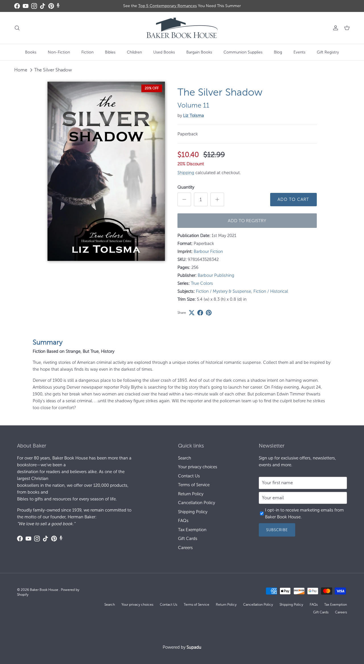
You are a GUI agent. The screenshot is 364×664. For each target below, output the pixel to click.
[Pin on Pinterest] (209, 312)
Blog (278, 52)
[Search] (17, 28)
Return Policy (190, 493)
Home (20, 70)
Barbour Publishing (216, 275)
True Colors (202, 283)
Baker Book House (44, 590)
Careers (185, 547)
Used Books (164, 52)
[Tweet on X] (192, 312)
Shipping (185, 172)
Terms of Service (194, 484)
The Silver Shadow (53, 70)
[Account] (334, 28)
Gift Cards (187, 538)
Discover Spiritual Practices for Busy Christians (182, 7)
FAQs (183, 520)
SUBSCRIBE (277, 530)
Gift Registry (328, 52)
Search (184, 458)
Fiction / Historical (270, 291)
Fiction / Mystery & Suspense (223, 291)
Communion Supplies (243, 52)
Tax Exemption (192, 529)
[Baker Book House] (182, 28)
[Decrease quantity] (184, 199)
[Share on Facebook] (200, 312)
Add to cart (293, 199)
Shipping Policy (192, 511)
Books (30, 52)
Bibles (110, 52)
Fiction (87, 52)
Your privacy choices (197, 466)
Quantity (185, 187)
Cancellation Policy (196, 502)
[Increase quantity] (217, 199)
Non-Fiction (59, 52)
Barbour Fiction (208, 251)
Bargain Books (199, 52)
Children (134, 52)
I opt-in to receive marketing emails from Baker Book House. (304, 513)
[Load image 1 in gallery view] (106, 171)
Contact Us (189, 476)
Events (299, 52)
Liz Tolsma (193, 115)
